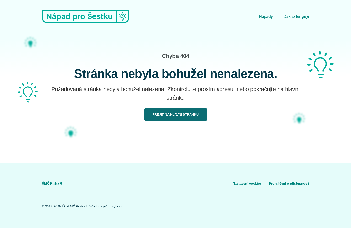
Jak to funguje (296, 17)
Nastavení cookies (247, 183)
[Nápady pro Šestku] (85, 17)
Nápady (266, 17)
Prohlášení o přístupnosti (289, 183)
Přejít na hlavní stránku (176, 114)
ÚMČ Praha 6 (52, 183)
